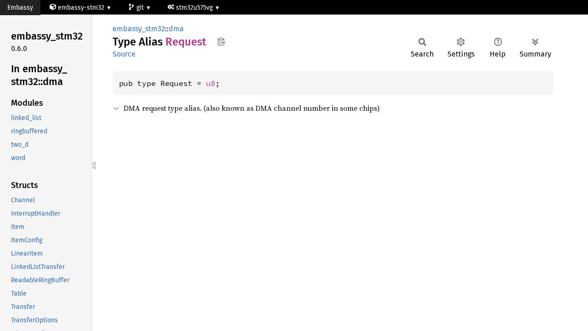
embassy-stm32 (81, 7)
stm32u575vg (195, 7)
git (141, 7)
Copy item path (221, 41)
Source (124, 54)
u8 (210, 83)
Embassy (20, 7)
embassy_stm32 (139, 28)
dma (176, 28)
